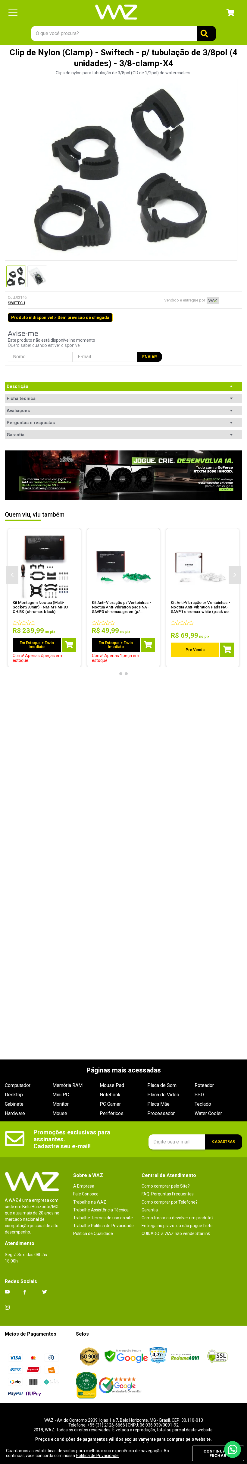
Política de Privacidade (97, 1455)
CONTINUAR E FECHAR (218, 1453)
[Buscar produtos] (206, 33)
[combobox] (123, 33)
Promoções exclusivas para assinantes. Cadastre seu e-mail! (72, 1139)
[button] (12, 13)
